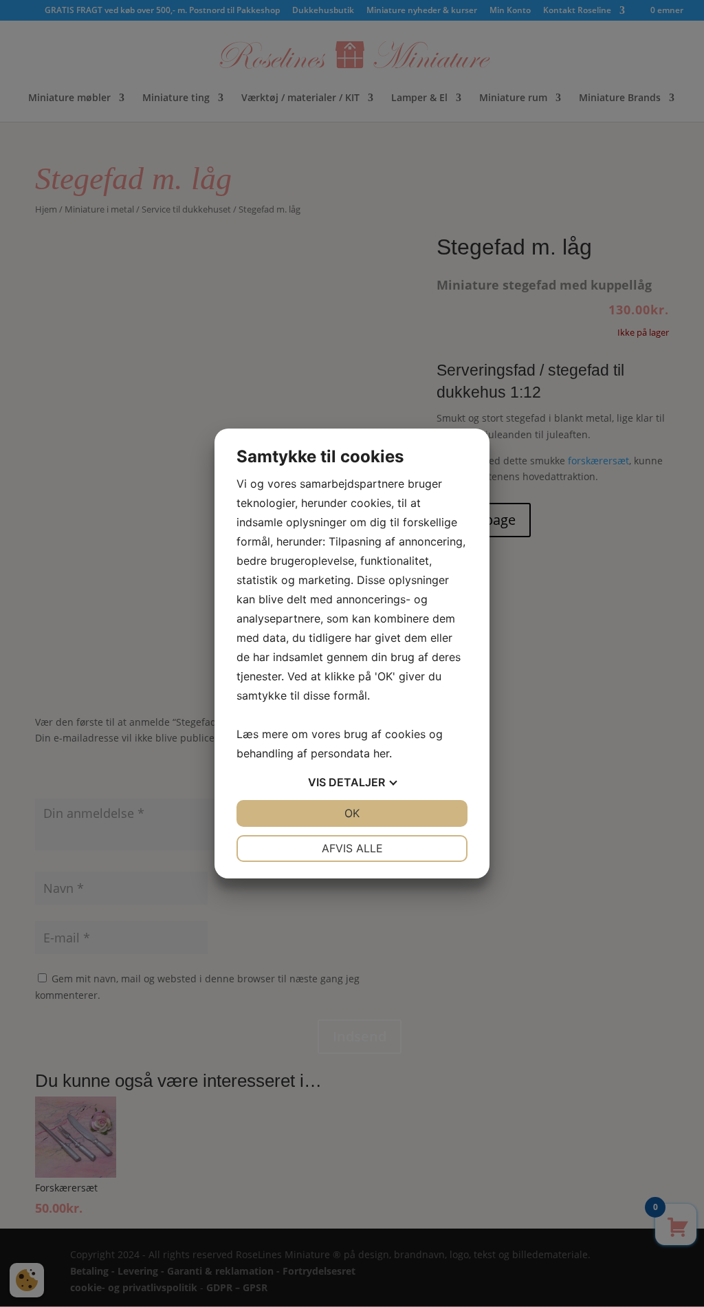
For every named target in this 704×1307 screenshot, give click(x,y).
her (381, 753)
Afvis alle (352, 848)
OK (352, 813)
